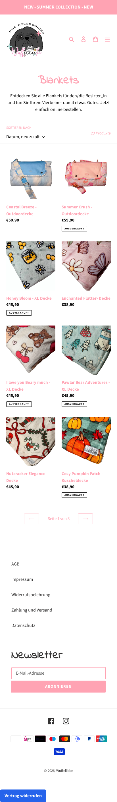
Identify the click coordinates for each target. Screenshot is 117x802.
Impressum (22, 579)
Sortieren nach (19, 127)
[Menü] (107, 39)
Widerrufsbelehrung (30, 595)
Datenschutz (23, 625)
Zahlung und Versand (31, 610)
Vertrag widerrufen (23, 796)
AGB (15, 564)
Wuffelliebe (64, 770)
